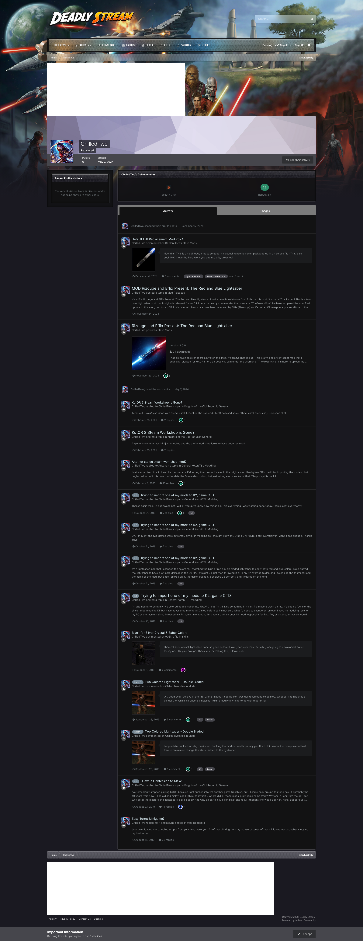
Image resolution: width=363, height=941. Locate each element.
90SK (168, 636)
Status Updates (295, 18)
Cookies (98, 918)
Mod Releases (176, 292)
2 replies (169, 420)
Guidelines (96, 936)
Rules (166, 45)
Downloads (108, 45)
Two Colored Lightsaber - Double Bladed (174, 682)
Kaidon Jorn (172, 243)
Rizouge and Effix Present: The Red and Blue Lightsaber (182, 326)
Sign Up (299, 45)
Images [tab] (265, 210)
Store (204, 45)
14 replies (168, 806)
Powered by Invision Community (299, 920)
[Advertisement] (116, 89)
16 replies (168, 483)
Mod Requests (196, 822)
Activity (84, 45)
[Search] (312, 19)
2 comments (169, 669)
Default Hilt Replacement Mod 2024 (157, 239)
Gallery (130, 45)
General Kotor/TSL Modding (199, 465)
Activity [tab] (168, 210)
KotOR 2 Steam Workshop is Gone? (157, 402)
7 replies (167, 512)
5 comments (171, 276)
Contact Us (85, 918)
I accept (306, 934)
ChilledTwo (137, 225)
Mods (193, 243)
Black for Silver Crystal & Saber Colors (159, 633)
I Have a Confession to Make (161, 781)
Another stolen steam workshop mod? (159, 462)
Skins (185, 636)
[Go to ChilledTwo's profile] (125, 226)
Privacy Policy (67, 918)
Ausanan (163, 465)
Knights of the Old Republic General (206, 406)
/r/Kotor (185, 45)
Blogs (149, 45)
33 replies (167, 839)
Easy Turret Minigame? (148, 818)
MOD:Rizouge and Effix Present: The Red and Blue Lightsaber (187, 288)
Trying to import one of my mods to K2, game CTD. (177, 495)
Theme (51, 918)
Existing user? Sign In (276, 45)
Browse (62, 45)
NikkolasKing (166, 822)
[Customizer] (310, 45)
